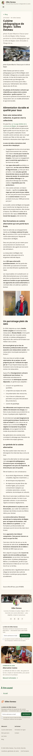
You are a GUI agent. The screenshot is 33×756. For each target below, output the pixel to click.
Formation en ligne (20, 730)
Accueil (5, 693)
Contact (17, 733)
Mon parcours (5, 733)
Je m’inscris (25, 636)
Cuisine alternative (6, 730)
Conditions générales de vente (10, 751)
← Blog (5, 14)
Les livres (4, 736)
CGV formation (25, 751)
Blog (2, 739)
